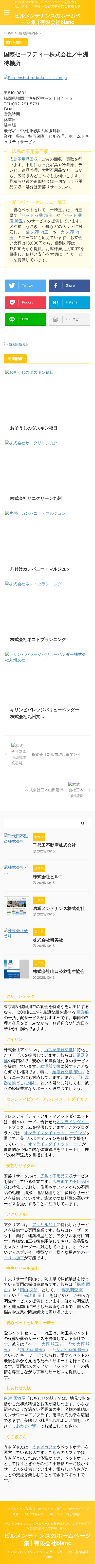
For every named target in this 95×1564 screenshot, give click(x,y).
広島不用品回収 (23, 159)
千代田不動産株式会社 (54, 845)
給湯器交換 (50, 1066)
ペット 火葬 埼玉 (37, 215)
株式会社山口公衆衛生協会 (59, 971)
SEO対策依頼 (34, 1514)
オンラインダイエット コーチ (55, 1143)
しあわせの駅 (24, 1425)
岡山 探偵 (28, 1289)
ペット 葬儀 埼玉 (70, 1349)
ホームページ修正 (50, 1509)
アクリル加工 (44, 1224)
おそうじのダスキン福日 (34, 428)
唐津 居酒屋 (14, 1398)
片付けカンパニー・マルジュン (40, 568)
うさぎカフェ (44, 1446)
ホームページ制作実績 (65, 1514)
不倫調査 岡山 (33, 1295)
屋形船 (83, 1012)
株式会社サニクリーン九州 (36, 498)
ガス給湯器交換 (58, 1049)
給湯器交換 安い (67, 1071)
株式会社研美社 (48, 939)
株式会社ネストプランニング (38, 639)
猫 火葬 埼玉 (37, 231)
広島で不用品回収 (56, 1175)
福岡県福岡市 (18, 344)
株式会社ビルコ (48, 876)
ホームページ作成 (19, 1509)
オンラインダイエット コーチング (55, 1132)
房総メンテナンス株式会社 (59, 908)
